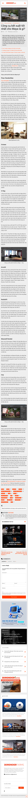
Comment (4, 572)
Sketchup (6, 726)
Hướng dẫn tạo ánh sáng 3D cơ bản (14, 750)
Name (3, 583)
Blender (5, 706)
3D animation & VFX (8, 748)
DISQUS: (14, 561)
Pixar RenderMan (5, 80)
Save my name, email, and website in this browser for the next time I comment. (14, 594)
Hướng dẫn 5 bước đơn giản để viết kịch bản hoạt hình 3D (21, 553)
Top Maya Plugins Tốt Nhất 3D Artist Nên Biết (12, 50)
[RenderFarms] (10, 4)
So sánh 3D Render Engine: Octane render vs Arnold (13, 52)
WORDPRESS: (4, 561)
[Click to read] (14, 530)
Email (15, 583)
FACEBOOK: (10, 561)
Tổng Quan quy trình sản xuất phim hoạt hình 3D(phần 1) (6, 553)
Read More (19, 715)
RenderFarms (15, 65)
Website (3, 588)
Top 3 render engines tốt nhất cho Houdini (11, 48)
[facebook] (4, 791)
